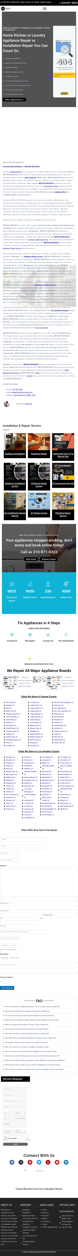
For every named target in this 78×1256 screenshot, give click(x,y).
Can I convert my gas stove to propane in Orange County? (27, 1029)
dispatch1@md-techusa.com (22, 392)
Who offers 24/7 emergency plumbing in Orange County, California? (30, 1038)
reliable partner (15, 172)
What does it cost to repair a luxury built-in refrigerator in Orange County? (33, 1065)
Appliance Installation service (45, 285)
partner (30, 376)
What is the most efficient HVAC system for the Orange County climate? (32, 1020)
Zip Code (3, 926)
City (1, 918)
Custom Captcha (7, 977)
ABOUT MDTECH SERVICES (13, 162)
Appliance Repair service (33, 256)
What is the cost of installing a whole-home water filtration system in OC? (32, 1056)
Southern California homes (38, 240)
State (41, 918)
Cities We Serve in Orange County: (39, 696)
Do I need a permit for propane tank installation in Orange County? (29, 1015)
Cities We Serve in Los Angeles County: (39, 751)
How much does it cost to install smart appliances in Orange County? (31, 1051)
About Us (28, 404)
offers (37, 373)
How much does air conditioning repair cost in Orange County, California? (32, 1007)
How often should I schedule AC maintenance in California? (27, 1033)
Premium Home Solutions (12, 166)
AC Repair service (39, 513)
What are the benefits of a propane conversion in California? (27, 1011)
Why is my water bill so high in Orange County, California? (26, 1024)
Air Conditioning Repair (59, 310)
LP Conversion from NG (63, 483)
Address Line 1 (4, 903)
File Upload (4, 954)
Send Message (7, 988)
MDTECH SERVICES (32, 166)
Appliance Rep (60, 192)
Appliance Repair (39, 454)
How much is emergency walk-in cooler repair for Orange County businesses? (34, 1069)
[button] (5, 683)
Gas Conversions (41, 328)
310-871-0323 (17, 389)
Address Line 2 (4, 910)
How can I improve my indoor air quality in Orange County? (27, 1047)
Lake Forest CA (30, 178)
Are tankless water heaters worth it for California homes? (26, 1042)
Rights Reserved (34, 1252)
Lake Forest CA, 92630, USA (24, 395)
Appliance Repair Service (12, 248)
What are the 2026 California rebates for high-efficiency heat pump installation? (35, 1060)
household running (51, 186)
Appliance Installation (15, 454)
